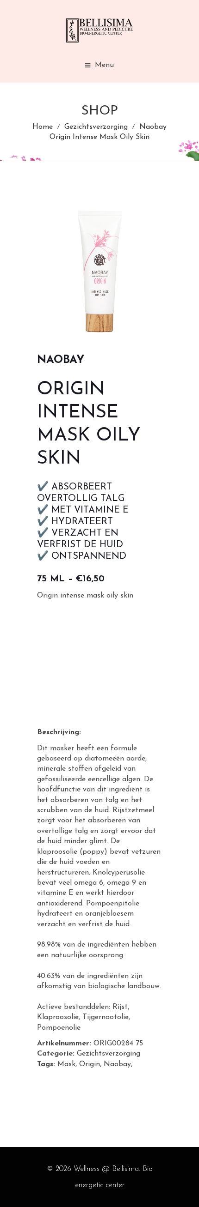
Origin (89, 1064)
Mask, (67, 1064)
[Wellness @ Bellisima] (99, 30)
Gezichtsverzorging (96, 127)
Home (42, 127)
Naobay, (118, 1064)
